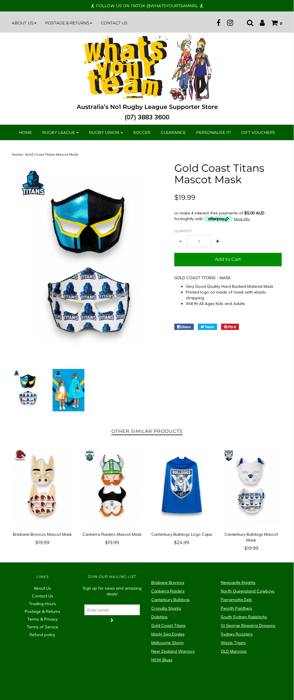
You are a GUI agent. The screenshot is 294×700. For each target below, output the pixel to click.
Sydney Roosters (237, 634)
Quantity (183, 231)
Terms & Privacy (42, 619)
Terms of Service (42, 626)
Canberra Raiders (168, 591)
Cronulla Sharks (166, 608)
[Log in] (259, 22)
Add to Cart (228, 259)
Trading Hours (42, 603)
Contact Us (114, 23)
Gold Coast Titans (168, 625)
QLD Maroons (234, 651)
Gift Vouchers (258, 132)
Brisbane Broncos (167, 582)
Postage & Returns (42, 611)
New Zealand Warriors (173, 651)
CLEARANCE (173, 132)
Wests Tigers (233, 642)
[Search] (247, 22)
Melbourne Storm (167, 642)
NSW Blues (162, 659)
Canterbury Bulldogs (170, 599)
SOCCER (141, 132)
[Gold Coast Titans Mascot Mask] (28, 389)
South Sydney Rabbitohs (244, 616)
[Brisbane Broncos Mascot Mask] (42, 486)
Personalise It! (213, 132)
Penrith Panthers (236, 608)
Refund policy (42, 634)
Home (25, 132)
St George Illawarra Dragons (248, 625)
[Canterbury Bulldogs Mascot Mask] (251, 486)
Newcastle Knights (238, 582)
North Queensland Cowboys (247, 591)
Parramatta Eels (236, 599)
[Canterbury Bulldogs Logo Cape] (181, 486)
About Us (42, 588)
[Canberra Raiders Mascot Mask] (112, 486)
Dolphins (159, 616)
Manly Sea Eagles (168, 634)
